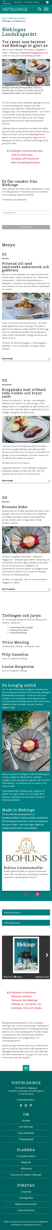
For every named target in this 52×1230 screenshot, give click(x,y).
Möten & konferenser (26, 1204)
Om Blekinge (7, 2)
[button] (19, 894)
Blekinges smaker (17, 18)
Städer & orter (31, 2)
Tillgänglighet (26, 1139)
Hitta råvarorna (12, 922)
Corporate (26, 1191)
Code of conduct (26, 1210)
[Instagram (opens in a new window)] (26, 1105)
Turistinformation (26, 1156)
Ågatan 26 (32, 1088)
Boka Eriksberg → (13, 912)
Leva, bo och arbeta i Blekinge (26, 1174)
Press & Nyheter (26, 1133)
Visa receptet (8, 589)
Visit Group (29, 1221)
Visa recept (7, 358)
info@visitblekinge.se (26, 1099)
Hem (4, 18)
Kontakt (26, 1120)
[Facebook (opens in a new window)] (21, 1105)
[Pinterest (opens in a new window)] (31, 1105)
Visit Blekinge (26, 1126)
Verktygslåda (26, 1197)
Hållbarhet (26, 1168)
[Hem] (15, 9)
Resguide (18, 2)
